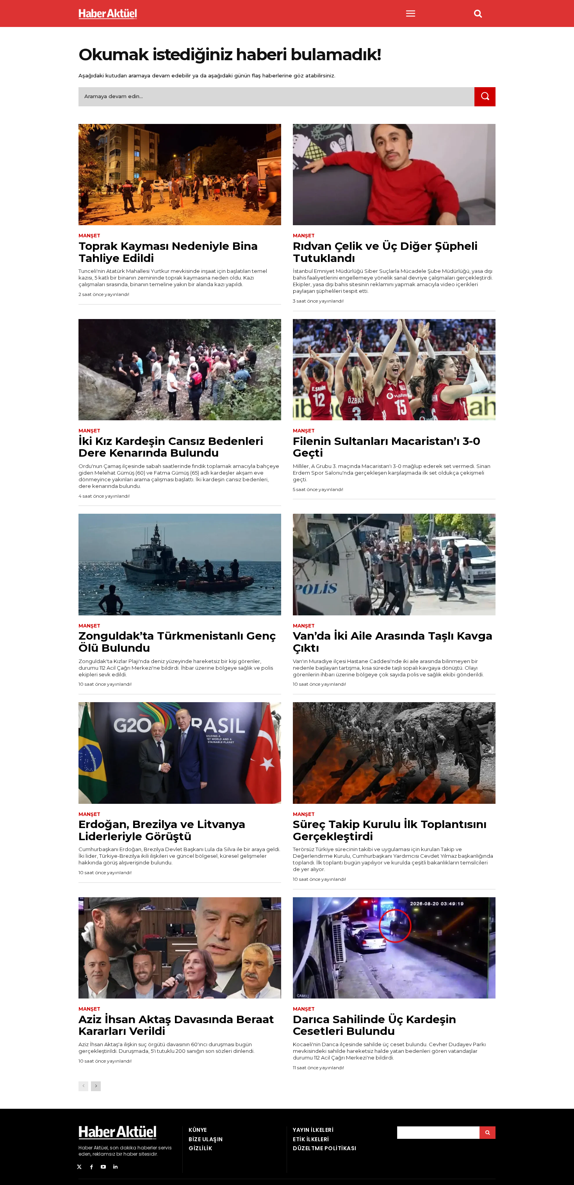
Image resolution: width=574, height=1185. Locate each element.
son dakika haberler (133, 1147)
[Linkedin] (115, 1167)
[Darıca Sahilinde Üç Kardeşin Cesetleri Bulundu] (394, 948)
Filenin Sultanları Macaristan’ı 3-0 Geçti (386, 447)
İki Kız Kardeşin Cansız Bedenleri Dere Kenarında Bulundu (170, 447)
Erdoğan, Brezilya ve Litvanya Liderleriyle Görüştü (161, 830)
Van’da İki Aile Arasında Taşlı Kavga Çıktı (392, 641)
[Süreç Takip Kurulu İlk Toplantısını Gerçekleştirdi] (394, 753)
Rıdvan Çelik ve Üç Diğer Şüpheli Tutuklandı (385, 252)
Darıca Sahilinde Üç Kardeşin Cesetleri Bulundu (374, 1025)
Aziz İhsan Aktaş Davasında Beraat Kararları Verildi (176, 1025)
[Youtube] (104, 1167)
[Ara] (485, 96)
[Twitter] (79, 1167)
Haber (85, 1147)
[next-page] (96, 1086)
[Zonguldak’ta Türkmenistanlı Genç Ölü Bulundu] (179, 564)
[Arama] (488, 1132)
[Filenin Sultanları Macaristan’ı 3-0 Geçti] (394, 370)
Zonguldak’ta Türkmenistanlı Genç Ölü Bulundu (177, 641)
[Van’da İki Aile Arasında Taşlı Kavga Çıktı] (394, 564)
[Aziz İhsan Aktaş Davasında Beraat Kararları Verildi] (179, 948)
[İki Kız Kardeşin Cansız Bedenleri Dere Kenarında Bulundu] (179, 370)
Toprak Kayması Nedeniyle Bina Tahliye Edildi (168, 252)
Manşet (89, 235)
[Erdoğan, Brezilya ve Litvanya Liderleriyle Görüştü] (179, 753)
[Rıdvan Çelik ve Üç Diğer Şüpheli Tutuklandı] (394, 175)
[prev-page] (83, 1086)
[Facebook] (91, 1167)
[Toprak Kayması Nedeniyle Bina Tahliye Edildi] (179, 175)
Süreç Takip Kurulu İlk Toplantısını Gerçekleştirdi (390, 830)
